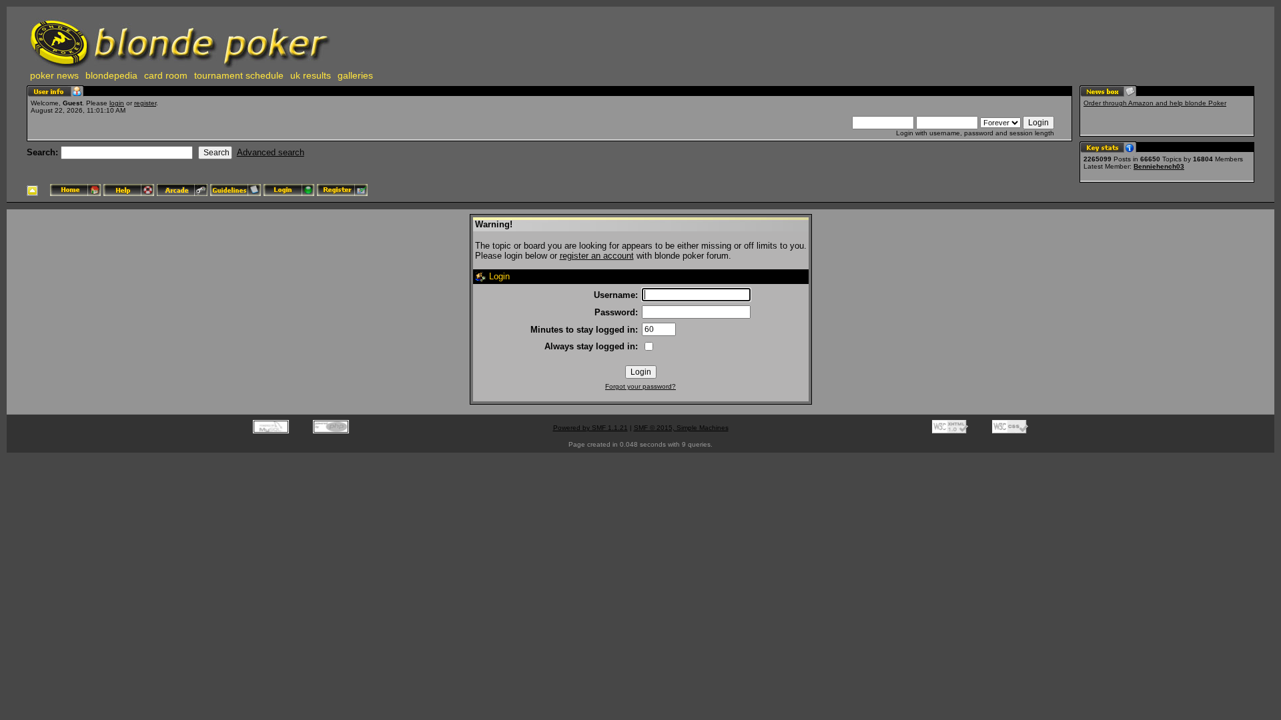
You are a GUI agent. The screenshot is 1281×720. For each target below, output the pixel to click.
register (145, 103)
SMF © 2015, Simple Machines (681, 427)
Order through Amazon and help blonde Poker (1155, 103)
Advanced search (270, 152)
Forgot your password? (640, 386)
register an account (597, 256)
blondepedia (111, 75)
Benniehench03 (1159, 166)
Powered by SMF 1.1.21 (590, 427)
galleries (355, 75)
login (116, 103)
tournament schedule (239, 75)
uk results (310, 75)
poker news (54, 75)
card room (165, 75)
